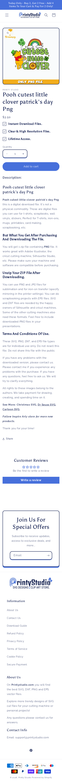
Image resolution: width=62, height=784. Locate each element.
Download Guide (17, 625)
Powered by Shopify (42, 777)
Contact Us (14, 618)
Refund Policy (15, 633)
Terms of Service (17, 649)
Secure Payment (17, 664)
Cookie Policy (15, 656)
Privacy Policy (15, 641)
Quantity (7, 147)
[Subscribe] (48, 555)
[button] (7, 15)
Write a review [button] (31, 480)
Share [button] (9, 438)
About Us (12, 610)
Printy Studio (24, 777)
